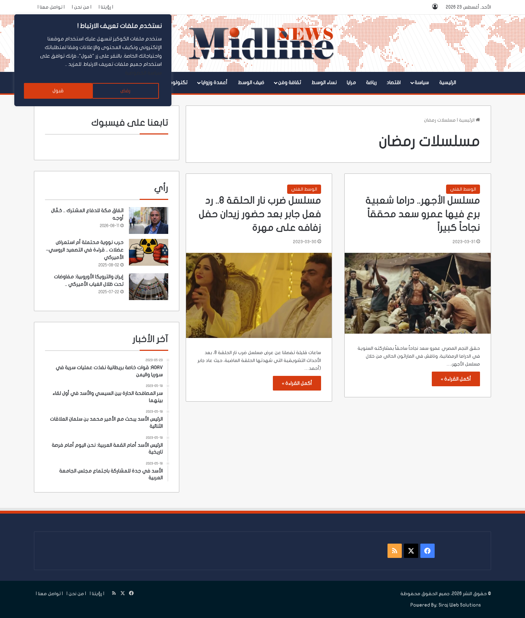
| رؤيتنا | (106, 7)
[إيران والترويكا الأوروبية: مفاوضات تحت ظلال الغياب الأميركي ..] (148, 286)
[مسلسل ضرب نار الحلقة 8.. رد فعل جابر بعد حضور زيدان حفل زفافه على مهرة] (259, 295)
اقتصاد (394, 82)
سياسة (422, 82)
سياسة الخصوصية (143, 72)
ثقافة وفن (289, 82)
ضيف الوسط (251, 82)
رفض (125, 90)
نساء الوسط (324, 82)
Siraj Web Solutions (460, 605)
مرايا (351, 82)
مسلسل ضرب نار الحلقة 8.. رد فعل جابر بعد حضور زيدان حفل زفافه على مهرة (260, 214)
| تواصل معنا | (51, 7)
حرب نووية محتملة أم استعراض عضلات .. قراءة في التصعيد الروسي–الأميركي (85, 250)
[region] (92, 60)
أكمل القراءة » (456, 379)
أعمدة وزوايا (214, 82)
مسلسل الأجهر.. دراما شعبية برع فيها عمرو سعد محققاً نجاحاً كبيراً (423, 214)
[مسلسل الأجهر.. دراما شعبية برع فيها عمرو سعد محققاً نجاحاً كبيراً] (418, 293)
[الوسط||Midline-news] (263, 43)
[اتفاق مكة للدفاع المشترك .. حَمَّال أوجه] (148, 220)
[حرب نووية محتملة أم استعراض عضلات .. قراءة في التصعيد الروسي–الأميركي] (148, 252)
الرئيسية (447, 82)
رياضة (371, 82)
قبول (58, 90)
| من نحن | (81, 7)
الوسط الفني (463, 189)
